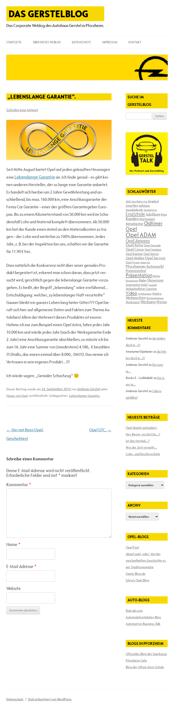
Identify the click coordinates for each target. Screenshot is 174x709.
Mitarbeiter (134, 223)
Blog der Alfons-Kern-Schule (145, 667)
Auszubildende (134, 209)
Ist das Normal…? (138, 441)
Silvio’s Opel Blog (137, 580)
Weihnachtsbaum (155, 298)
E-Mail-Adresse (21, 566)
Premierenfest (136, 271)
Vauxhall (152, 285)
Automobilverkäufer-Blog (143, 617)
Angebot (153, 201)
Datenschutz (81, 42)
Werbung (148, 301)
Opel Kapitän (134, 254)
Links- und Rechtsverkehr (143, 454)
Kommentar (18, 484)
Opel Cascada (152, 245)
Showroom (155, 280)
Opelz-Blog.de (135, 574)
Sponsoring (133, 285)
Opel (131, 229)
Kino (164, 214)
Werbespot (133, 302)
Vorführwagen (145, 293)
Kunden (132, 218)
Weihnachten (136, 297)
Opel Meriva (151, 254)
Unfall (143, 285)
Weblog (157, 293)
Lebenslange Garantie (34, 177)
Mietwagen (147, 219)
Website (13, 588)
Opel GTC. (100, 429)
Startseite (14, 42)
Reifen (156, 276)
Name (13, 544)
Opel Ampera (138, 240)
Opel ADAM (141, 235)
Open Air (145, 262)
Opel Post (132, 547)
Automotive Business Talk (143, 624)
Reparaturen (132, 280)
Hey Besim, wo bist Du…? (143, 434)
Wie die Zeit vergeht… (141, 447)
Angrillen (132, 206)
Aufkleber (144, 205)
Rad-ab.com (134, 611)
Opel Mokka (135, 258)
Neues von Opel (17, 396)
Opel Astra (134, 245)
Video (131, 293)
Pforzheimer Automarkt (145, 266)
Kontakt (134, 42)
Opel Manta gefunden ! (141, 428)
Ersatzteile (135, 214)
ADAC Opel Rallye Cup (136, 201)
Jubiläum (153, 214)
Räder (143, 280)
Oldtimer (153, 223)
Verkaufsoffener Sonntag (141, 289)
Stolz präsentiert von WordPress (50, 699)
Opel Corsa (135, 249)
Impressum (109, 42)
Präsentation (139, 275)
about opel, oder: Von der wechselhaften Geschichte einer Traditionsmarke (146, 560)
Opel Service (155, 257)
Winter (161, 301)
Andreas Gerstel (88, 389)
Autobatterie (150, 209)
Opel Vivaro (133, 262)
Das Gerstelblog (48, 13)
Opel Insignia (153, 250)
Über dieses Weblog (47, 42)
